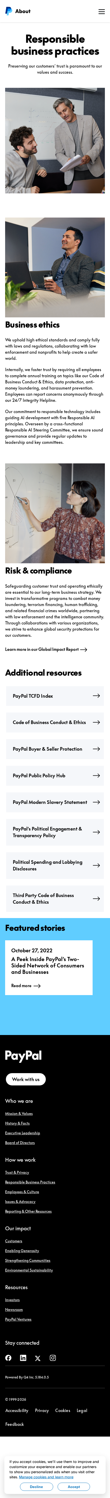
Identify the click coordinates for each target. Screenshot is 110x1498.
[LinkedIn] (23, 1357)
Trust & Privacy (17, 1172)
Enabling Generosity (22, 1250)
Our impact (18, 1228)
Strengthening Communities (27, 1260)
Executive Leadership (22, 1133)
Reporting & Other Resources (28, 1211)
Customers (13, 1241)
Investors (12, 1300)
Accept (74, 1487)
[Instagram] (53, 1357)
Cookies (62, 1410)
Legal (82, 1410)
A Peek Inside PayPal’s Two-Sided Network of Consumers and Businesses (47, 965)
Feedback (14, 1424)
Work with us (26, 1079)
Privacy (42, 1410)
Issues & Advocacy (20, 1201)
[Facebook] (8, 1357)
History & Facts (17, 1123)
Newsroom (14, 1309)
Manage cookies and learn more (46, 1477)
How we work (20, 1160)
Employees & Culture (22, 1192)
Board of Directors (20, 1142)
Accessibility (17, 1410)
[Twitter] (38, 1357)
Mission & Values (19, 1113)
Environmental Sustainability (29, 1270)
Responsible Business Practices (30, 1182)
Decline (36, 1487)
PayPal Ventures (18, 1319)
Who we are (19, 1101)
